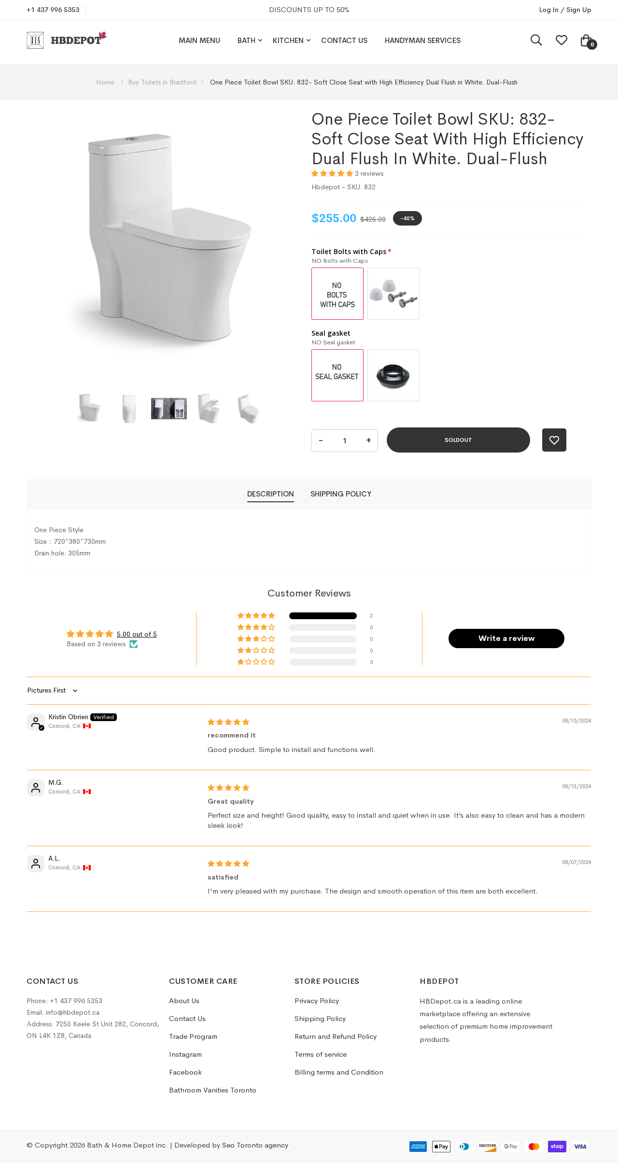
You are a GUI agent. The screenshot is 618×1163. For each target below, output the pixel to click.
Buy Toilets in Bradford (162, 82)
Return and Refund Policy (336, 1036)
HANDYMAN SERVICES (423, 40)
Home (106, 82)
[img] (228, 722)
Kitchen (288, 40)
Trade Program (193, 1036)
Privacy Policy (317, 1000)
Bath (246, 40)
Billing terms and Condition (339, 1072)
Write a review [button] (506, 638)
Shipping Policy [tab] (340, 493)
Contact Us (344, 40)
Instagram (185, 1054)
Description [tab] (270, 493)
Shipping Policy (320, 1018)
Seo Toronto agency (255, 1144)
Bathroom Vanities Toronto (212, 1089)
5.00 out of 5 (137, 634)
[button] (90, 408)
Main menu (199, 40)
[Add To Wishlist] (554, 440)
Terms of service (321, 1054)
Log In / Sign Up (565, 9)
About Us (184, 1000)
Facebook (185, 1072)
